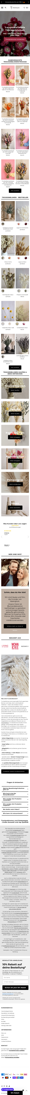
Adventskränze (22, 881)
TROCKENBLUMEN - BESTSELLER (15, 197)
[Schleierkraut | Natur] (22, 311)
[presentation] (28, 223)
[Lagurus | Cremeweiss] (22, 211)
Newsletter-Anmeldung (7, 1013)
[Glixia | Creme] (8, 245)
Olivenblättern (5, 722)
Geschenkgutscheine (7, 1011)
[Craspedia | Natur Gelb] (8, 311)
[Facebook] (1, 1086)
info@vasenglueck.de (9, 945)
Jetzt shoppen (15, 437)
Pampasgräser (13, 832)
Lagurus (11, 868)
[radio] (2, 223)
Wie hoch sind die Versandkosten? (9, 794)
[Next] (28, 2)
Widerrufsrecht (5, 1023)
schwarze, (19, 872)
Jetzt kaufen (15, 390)
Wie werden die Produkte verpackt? (12, 804)
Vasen (26, 832)
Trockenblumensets (15, 835)
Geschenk (12, 889)
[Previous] (1, 2)
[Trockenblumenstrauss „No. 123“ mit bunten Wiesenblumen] (22, 139)
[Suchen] (5, 7)
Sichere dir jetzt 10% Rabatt (15, 988)
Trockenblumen (16, 830)
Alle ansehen (15, 190)
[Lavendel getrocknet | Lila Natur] (22, 344)
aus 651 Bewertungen (15, 527)
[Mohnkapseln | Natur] (8, 278)
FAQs (2, 1019)
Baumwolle (13, 870)
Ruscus (4, 870)
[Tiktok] (9, 1086)
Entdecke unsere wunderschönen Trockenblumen (14, 772)
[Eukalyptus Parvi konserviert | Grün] (8, 344)
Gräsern (17, 847)
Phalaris (16, 868)
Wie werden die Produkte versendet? (12, 799)
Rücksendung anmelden (7, 1017)
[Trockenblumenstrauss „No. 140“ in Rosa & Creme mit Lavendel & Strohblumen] (8, 169)
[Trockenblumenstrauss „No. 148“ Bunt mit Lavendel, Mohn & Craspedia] (22, 75)
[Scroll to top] (26, 1090)
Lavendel (21, 868)
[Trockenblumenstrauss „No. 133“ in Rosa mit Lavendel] (8, 139)
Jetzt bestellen (15, 507)
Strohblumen (5, 868)
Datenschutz (4, 1037)
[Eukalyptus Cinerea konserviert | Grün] (8, 211)
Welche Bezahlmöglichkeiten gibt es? (13, 789)
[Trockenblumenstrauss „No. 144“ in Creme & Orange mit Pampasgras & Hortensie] (8, 107)
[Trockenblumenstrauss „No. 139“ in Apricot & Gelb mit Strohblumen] (8, 75)
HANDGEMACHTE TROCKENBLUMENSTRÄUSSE (15, 61)
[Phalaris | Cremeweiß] (22, 278)
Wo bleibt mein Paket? (11, 809)
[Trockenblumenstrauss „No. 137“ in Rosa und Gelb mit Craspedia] (22, 107)
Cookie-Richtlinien (6, 1041)
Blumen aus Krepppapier (21, 927)
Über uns (3, 1033)
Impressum (4, 1039)
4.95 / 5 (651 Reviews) (20, 2)
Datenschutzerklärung (7, 993)
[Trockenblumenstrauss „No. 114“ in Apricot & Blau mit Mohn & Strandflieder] (22, 169)
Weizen (26, 868)
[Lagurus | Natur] (22, 245)
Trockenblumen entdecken (15, 39)
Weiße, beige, (8, 872)
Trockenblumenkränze (11, 850)
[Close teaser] (23, 1090)
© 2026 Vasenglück (6, 1093)
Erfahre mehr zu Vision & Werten (15, 627)
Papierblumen (17, 926)
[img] (15, 525)
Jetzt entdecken (15, 484)
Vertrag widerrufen (6, 1025)
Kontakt (3, 1021)
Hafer (8, 870)
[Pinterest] (4, 1086)
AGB (2, 1035)
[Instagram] (6, 1086)
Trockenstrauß (15, 892)
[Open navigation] (2, 8)
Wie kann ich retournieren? (13, 813)
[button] (2, 537)
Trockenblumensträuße (12, 840)
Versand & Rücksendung (7, 1015)
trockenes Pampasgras (20, 913)
